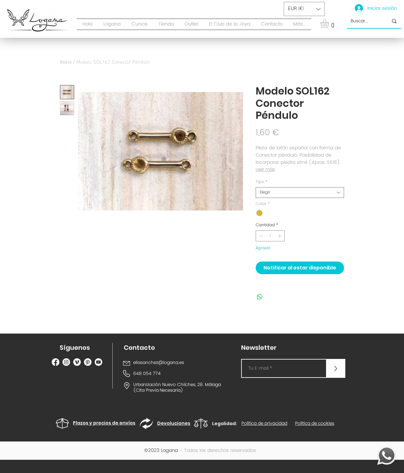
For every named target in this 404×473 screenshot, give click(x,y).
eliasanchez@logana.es (158, 362)
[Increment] (280, 236)
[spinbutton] (270, 236)
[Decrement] (260, 236)
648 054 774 (147, 373)
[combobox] (300, 192)
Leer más (265, 169)
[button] (166, 24)
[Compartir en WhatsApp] (260, 297)
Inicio (66, 62)
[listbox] (304, 9)
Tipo (261, 182)
